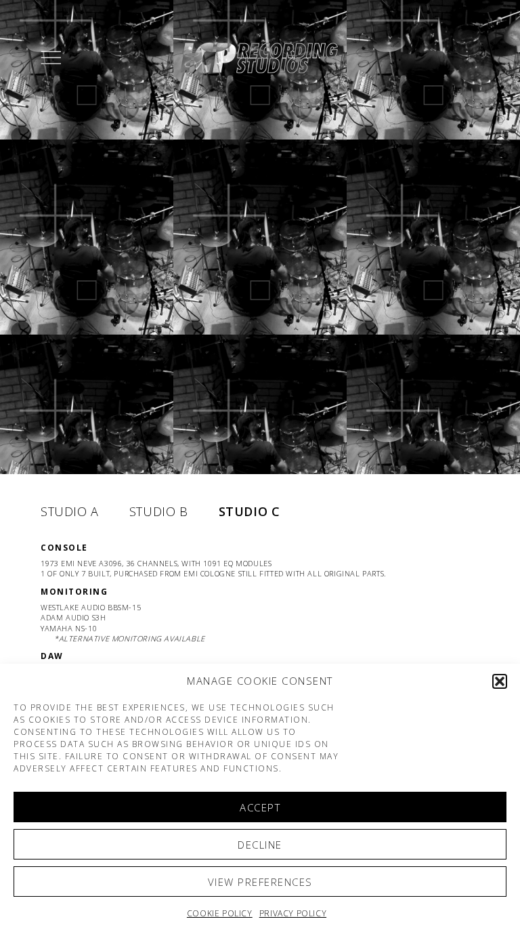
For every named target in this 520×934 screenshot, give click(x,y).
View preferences (260, 882)
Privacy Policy (292, 913)
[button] (499, 681)
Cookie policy (220, 913)
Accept (260, 807)
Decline (260, 844)
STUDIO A (70, 511)
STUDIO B (158, 511)
